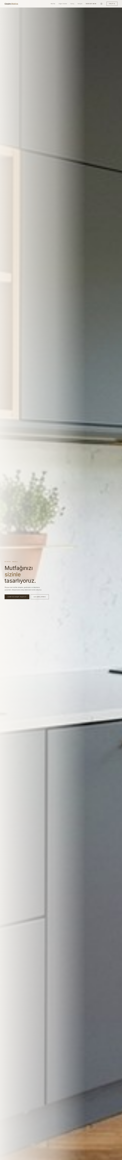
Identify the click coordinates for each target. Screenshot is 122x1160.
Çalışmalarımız (40, 596)
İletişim (80, 3)
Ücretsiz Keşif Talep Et (17, 596)
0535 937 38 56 (91, 3)
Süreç (72, 3)
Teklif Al (112, 3)
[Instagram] (101, 3)
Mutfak (53, 3)
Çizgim (11, 4)
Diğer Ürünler (63, 3)
